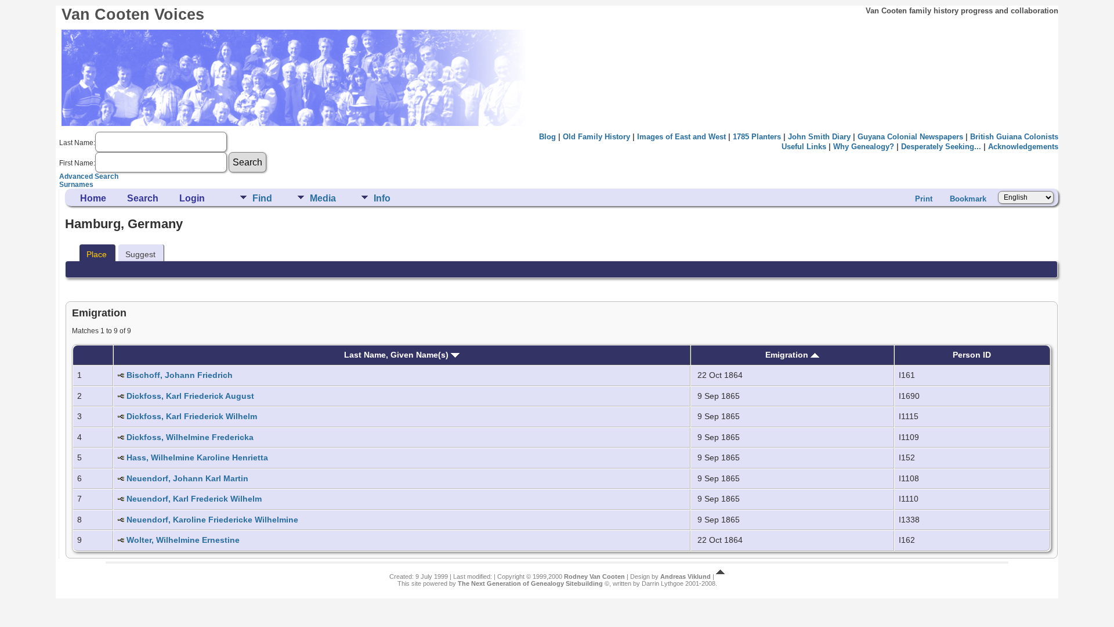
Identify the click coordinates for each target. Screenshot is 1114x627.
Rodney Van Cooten (594, 576)
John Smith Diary (819, 136)
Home (93, 198)
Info (382, 198)
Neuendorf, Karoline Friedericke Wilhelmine (212, 519)
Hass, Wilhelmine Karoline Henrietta (197, 457)
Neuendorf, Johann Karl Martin (187, 478)
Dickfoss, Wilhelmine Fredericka (190, 437)
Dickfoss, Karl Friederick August (190, 396)
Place (96, 254)
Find (262, 198)
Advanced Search (88, 176)
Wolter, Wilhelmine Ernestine (183, 540)
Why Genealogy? (863, 146)
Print (923, 198)
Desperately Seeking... (941, 146)
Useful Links (804, 146)
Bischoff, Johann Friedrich (179, 375)
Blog (547, 136)
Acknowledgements (1023, 146)
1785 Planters (757, 136)
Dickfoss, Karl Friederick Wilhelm (191, 416)
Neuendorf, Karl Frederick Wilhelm (194, 498)
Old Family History (596, 136)
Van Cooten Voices (133, 14)
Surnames (76, 185)
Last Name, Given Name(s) (397, 354)
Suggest (140, 254)
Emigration (788, 354)
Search (142, 198)
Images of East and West (681, 136)
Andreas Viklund (685, 576)
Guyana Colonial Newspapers (910, 136)
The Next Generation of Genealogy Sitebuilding (530, 583)
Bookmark (968, 198)
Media (323, 198)
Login (192, 198)
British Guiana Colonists (1014, 136)
